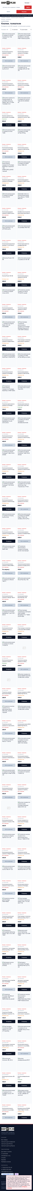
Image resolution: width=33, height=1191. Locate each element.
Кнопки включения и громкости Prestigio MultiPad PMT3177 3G (23, 886)
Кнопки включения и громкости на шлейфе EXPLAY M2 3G (23, 85)
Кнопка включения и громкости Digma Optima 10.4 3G (8, 854)
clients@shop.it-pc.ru (6, 1171)
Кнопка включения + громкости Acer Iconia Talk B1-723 (7, 886)
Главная (3, 17)
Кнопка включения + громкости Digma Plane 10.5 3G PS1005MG (8, 341)
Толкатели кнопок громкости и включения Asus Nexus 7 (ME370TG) (24, 854)
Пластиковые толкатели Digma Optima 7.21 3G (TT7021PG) (8, 1046)
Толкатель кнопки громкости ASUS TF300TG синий (22, 309)
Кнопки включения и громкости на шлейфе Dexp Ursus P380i (23, 1046)
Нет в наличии (8, 61)
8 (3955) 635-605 (6, 1169)
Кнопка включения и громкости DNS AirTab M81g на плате (23, 373)
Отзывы (3, 1157)
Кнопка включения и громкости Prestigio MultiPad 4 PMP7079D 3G (8, 790)
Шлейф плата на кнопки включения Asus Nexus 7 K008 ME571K (24, 213)
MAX (16, 1174)
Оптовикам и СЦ (5, 1155)
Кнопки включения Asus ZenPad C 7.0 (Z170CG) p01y (8, 245)
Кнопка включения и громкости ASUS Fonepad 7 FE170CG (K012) (8, 501)
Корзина (3, 1159)
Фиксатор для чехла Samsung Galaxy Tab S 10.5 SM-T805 (23, 950)
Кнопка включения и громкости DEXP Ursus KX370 (8, 213)
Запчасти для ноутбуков (8, 1145)
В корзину (8, 125)
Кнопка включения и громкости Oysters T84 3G (8, 822)
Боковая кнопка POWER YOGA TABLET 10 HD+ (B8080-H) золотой (24, 1110)
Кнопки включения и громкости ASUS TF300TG (7, 661)
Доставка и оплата (6, 1151)
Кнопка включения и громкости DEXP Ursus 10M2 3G (23, 181)
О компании (4, 1153)
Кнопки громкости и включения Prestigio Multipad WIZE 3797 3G (23, 822)
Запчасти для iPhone (7, 1143)
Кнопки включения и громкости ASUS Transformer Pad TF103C (8, 53)
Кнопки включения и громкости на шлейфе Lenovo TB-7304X (8, 1110)
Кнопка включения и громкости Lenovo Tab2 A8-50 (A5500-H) (24, 117)
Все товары (4, 1139)
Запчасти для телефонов (8, 1141)
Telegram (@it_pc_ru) (7, 1174)
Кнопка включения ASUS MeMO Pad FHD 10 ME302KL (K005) (24, 725)
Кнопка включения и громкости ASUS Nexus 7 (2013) (8, 757)
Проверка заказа (6, 1161)
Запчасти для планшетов (17, 17)
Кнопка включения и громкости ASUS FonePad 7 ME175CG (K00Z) (24, 469)
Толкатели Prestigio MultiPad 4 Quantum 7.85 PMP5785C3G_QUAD (8, 1014)
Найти (28, 7)
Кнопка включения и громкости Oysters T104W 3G (23, 790)
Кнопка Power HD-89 (7, 275)
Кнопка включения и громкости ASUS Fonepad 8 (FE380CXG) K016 (24, 437)
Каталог (27, 2)
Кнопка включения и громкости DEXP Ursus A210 (8, 309)
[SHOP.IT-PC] (8, 3)
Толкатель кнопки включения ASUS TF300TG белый (6, 693)
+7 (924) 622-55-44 (6, 1167)
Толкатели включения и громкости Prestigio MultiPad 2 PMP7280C (8, 405)
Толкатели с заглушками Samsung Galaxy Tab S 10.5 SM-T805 (8, 950)
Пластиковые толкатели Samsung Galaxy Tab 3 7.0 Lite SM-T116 (24, 918)
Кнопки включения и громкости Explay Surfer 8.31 (8, 85)
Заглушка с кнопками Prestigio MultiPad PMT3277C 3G (23, 982)
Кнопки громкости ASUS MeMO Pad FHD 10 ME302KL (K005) (24, 693)
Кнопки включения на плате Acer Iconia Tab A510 (23, 405)
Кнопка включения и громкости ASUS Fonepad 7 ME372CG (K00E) (8, 469)
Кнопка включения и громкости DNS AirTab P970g (23, 149)
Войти (8, 11)
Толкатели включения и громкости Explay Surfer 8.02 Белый (24, 565)
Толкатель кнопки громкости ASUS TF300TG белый (22, 661)
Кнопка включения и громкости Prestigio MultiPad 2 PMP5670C (7, 373)
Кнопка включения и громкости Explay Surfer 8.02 (8, 533)
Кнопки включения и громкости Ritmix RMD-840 (8, 565)
